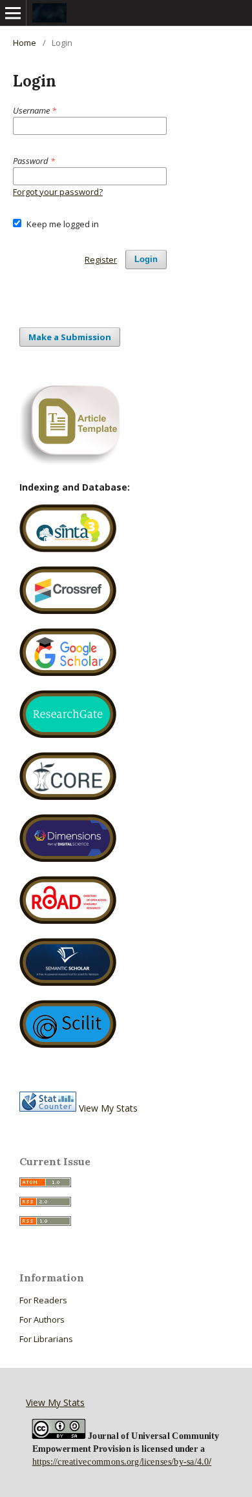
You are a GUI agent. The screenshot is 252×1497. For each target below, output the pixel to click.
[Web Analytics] (47, 1108)
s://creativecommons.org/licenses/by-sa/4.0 (128, 1461)
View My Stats (108, 1108)
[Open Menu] (13, 13)
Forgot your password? (58, 192)
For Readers (43, 1300)
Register (101, 259)
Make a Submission (69, 337)
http (39, 1461)
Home (24, 42)
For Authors (42, 1319)
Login (146, 259)
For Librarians (46, 1339)
